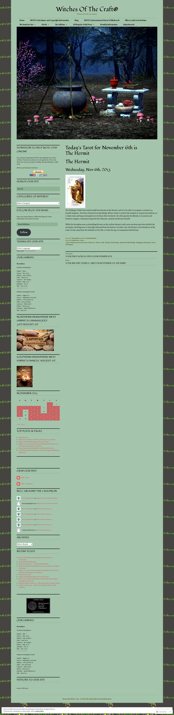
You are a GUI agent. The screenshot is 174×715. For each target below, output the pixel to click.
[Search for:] (38, 189)
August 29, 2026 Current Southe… (47, 498)
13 (37, 411)
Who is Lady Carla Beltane (135, 20)
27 (37, 419)
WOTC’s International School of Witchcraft (101, 20)
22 (50, 415)
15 (49, 411)
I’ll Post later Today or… (44, 509)
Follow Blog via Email (33, 210)
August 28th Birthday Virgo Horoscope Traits (34, 442)
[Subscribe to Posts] (18, 478)
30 (56, 419)
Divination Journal (25, 575)
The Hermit (69, 245)
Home (22, 20)
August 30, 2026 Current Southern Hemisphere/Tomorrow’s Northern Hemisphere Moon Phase (39, 571)
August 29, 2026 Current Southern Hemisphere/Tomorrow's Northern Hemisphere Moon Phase (38, 445)
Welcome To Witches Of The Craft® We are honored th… (37, 440)
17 (19, 415)
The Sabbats (60, 24)
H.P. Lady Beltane (28, 498)
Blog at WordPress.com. (71, 699)
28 (44, 419)
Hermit (107, 242)
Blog (76, 20)
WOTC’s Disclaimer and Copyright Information (49, 20)
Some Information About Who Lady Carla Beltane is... (37, 448)
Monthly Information (108, 24)
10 (19, 411)
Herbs (44, 24)
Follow (23, 232)
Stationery (147, 242)
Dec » (23, 424)
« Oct (18, 424)
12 (31, 411)
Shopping (139, 242)
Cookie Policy (39, 711)
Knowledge (115, 242)
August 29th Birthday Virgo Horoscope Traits (34, 577)
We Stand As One (26, 24)
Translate (32, 251)
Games (98, 242)
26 (31, 419)
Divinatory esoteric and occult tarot (82, 242)
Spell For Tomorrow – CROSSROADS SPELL (34, 564)
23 (56, 415)
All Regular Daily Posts (82, 24)
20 (37, 415)
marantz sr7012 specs (22, 688)
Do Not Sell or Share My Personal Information (95, 699)
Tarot (82, 240)
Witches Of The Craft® (87, 9)
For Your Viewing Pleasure (27, 562)
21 (44, 415)
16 (56, 411)
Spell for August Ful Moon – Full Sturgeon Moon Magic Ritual (39, 583)
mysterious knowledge (127, 242)
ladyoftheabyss (91, 238)
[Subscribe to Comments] (18, 484)
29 (50, 419)
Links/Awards (128, 24)
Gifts (102, 242)
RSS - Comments (27, 484)
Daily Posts (75, 240)
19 (31, 415)
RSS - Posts (25, 478)
